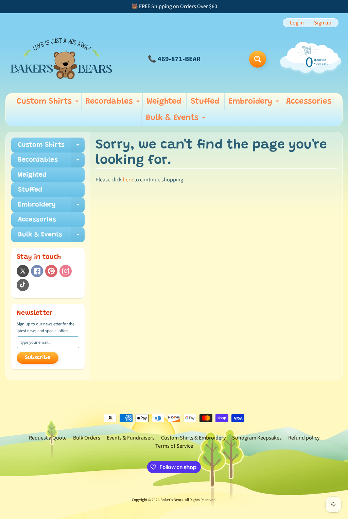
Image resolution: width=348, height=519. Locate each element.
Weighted (164, 101)
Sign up (322, 22)
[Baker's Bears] (61, 59)
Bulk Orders (86, 438)
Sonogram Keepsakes (257, 438)
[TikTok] (23, 285)
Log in (297, 22)
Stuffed (205, 101)
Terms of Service (174, 446)
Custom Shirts (48, 103)
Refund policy (303, 438)
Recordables (113, 103)
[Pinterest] (51, 271)
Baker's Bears (171, 499)
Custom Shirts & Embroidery (193, 438)
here (128, 179)
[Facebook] (37, 271)
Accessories (308, 101)
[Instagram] (65, 271)
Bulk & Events (176, 120)
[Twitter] (23, 271)
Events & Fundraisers (131, 438)
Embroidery (255, 103)
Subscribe (37, 357)
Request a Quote (48, 438)
